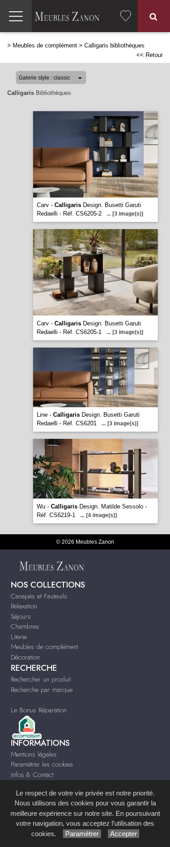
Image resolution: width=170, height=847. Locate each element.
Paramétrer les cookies (42, 764)
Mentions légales (34, 754)
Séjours (21, 616)
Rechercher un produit (41, 679)
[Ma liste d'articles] (125, 16)
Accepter (123, 834)
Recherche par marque (42, 690)
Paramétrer (82, 834)
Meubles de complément (45, 45)
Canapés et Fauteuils (39, 596)
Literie (19, 637)
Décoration (25, 657)
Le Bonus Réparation (39, 710)
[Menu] (16, 16)
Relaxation (24, 606)
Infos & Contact (32, 775)
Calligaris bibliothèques (114, 45)
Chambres (25, 626)
